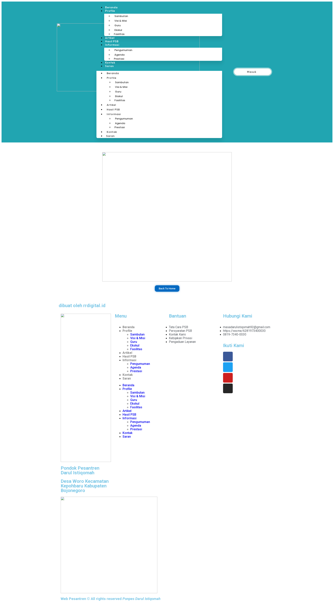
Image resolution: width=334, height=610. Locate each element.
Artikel (109, 38)
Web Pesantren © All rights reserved (110, 599)
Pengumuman (123, 50)
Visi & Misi (120, 21)
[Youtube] (228, 378)
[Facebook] (228, 356)
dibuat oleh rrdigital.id (82, 305)
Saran (109, 66)
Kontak (110, 62)
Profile (110, 11)
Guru (117, 25)
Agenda (119, 55)
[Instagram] (228, 388)
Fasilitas (119, 34)
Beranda (111, 7)
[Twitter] (228, 367)
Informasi (112, 45)
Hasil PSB (112, 41)
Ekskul (118, 30)
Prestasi (119, 59)
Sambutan (121, 16)
